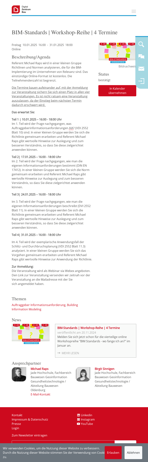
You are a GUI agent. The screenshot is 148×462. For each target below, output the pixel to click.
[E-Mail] (40, 394)
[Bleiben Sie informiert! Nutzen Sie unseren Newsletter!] (141, 70)
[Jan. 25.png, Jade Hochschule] (117, 53)
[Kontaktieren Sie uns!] (141, 58)
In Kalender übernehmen (117, 91)
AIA (71, 128)
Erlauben (113, 453)
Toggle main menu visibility (133, 11)
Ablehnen (133, 453)
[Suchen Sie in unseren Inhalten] (141, 46)
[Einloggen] (141, 83)
